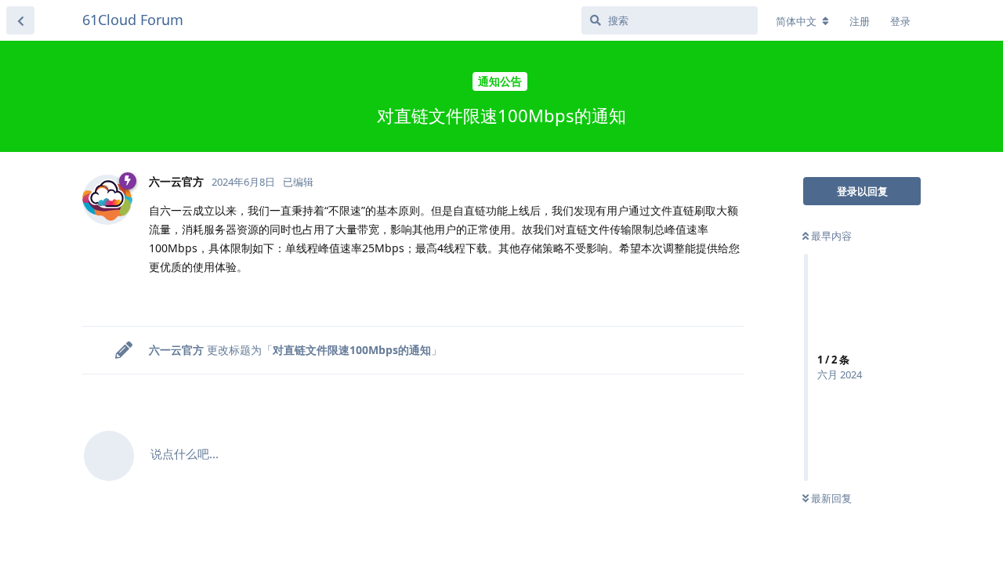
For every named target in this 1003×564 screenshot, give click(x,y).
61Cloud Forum (132, 19)
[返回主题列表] (20, 20)
